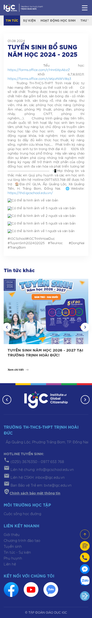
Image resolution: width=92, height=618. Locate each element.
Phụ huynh (13, 558)
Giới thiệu (12, 535)
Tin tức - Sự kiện (17, 552)
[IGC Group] (46, 399)
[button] (6, 327)
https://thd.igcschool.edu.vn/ (30, 193)
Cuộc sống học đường (22, 514)
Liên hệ (10, 564)
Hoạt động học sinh (58, 20)
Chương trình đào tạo (22, 541)
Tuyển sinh (13, 546)
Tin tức (12, 20)
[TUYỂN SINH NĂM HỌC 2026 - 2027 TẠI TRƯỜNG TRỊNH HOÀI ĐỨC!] (46, 311)
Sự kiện (29, 20)
